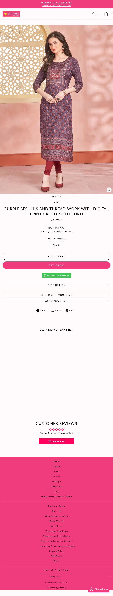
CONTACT (55, 576)
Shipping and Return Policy (56, 536)
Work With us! (56, 521)
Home (56, 202)
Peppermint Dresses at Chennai (56, 541)
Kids (56, 471)
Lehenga (56, 481)
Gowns (56, 476)
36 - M (56, 245)
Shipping (45, 231)
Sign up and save (55, 569)
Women (56, 466)
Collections (56, 486)
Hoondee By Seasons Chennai (56, 496)
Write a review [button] (56, 441)
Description (56, 285)
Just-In (56, 461)
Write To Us (56, 526)
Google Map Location (56, 516)
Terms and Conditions (56, 531)
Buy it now (56, 265)
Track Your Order (56, 506)
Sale (56, 491)
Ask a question (56, 301)
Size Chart (56, 556)
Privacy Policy (56, 551)
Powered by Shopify (56, 587)
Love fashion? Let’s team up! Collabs (56, 546)
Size (54, 238)
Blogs (56, 561)
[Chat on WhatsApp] (56, 275)
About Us (56, 511)
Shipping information (57, 295)
